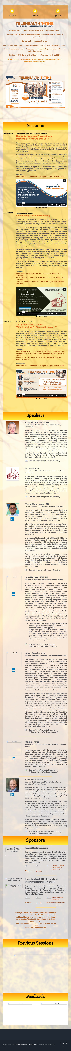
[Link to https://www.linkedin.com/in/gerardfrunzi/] (13, 759)
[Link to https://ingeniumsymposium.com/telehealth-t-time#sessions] (12, 11)
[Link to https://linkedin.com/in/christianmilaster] (12, 795)
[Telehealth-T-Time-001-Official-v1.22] (37, 955)
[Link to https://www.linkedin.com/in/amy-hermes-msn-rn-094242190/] (13, 594)
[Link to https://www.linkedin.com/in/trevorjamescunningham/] (12, 519)
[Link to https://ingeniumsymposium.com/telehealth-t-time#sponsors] (58, 11)
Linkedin (39, 871)
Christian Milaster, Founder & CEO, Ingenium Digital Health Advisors (40, 176)
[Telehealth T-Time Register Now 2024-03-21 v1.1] (35, 76)
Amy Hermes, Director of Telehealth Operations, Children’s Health (40, 351)
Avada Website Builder (21, 1044)
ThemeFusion (32, 1044)
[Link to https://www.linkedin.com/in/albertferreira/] (13, 670)
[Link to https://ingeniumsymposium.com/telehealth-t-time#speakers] (35, 11)
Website (28, 871)
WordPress (5, 1046)
